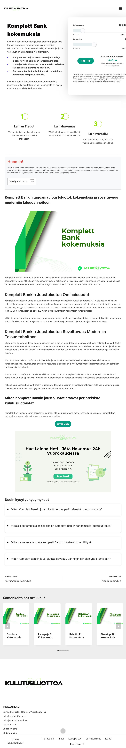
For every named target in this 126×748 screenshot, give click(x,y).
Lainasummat (93, 738)
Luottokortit (77, 744)
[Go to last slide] (7, 626)
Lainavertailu (9, 724)
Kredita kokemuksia (111, 579)
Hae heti (85, 60)
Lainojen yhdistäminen (14, 716)
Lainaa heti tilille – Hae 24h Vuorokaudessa (24, 712)
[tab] (58, 650)
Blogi (61, 738)
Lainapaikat (74, 738)
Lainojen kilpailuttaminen (15, 720)
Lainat (108, 738)
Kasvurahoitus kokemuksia (18, 579)
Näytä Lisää (63, 424)
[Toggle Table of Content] (31, 181)
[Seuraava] (118, 626)
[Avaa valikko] (120, 8)
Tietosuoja (48, 738)
